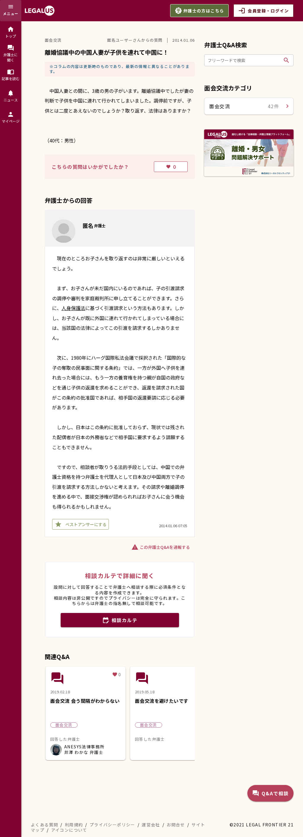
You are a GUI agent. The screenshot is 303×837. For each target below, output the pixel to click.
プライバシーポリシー (112, 825)
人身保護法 (73, 308)
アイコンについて (69, 830)
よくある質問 (44, 825)
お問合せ (176, 825)
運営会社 (151, 825)
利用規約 (74, 825)
